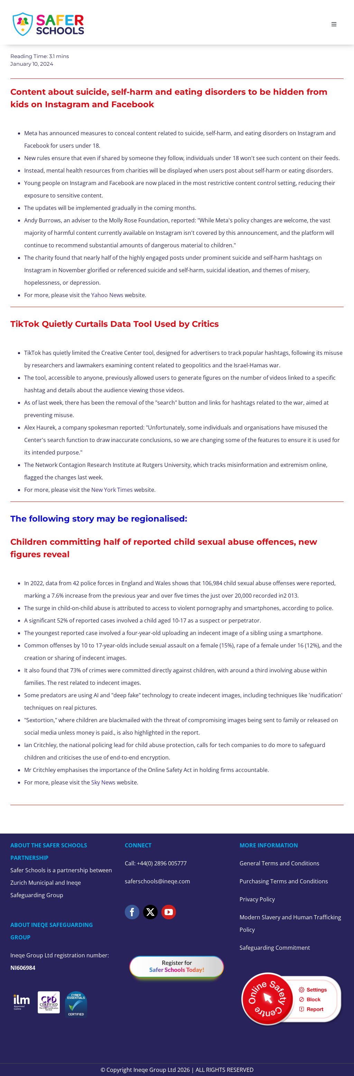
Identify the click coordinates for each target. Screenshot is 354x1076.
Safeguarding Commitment (275, 947)
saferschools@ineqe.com (157, 881)
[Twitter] (150, 912)
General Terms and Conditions (279, 863)
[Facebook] (132, 912)
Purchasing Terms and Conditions (284, 881)
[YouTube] (168, 912)
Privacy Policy (257, 899)
